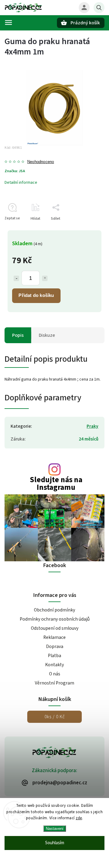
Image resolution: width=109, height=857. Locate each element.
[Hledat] (99, 7)
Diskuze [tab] (47, 335)
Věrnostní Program (54, 683)
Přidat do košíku (36, 295)
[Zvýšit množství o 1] (45, 278)
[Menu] (8, 22)
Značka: (15, 171)
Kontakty (54, 664)
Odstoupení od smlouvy (54, 628)
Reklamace (54, 637)
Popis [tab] (18, 335)
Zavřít (86, 229)
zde (79, 818)
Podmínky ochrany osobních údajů (55, 619)
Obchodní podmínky (54, 610)
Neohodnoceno (40, 162)
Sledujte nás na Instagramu (56, 483)
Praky (92, 426)
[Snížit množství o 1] (16, 278)
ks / (55, 716)
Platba (54, 655)
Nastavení (55, 828)
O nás (54, 674)
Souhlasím (54, 843)
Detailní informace (21, 182)
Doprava (54, 646)
